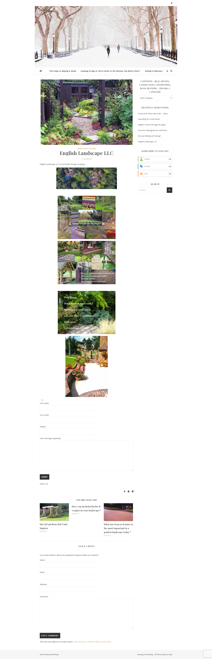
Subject (43, 426)
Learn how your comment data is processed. (92, 641)
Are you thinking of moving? (149, 136)
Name (42, 560)
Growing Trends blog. (145, 654)
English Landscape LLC (147, 141)
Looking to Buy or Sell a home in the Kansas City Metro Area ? (110, 71)
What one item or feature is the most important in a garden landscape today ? (118, 528)
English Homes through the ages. (152, 124)
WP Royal (55, 654)
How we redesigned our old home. (152, 130)
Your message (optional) (50, 438)
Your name (44, 403)
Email (42, 572)
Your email (44, 415)
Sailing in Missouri (154, 71)
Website (43, 584)
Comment (44, 596)
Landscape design (86, 149)
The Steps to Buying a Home (62, 71)
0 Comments (86, 159)
